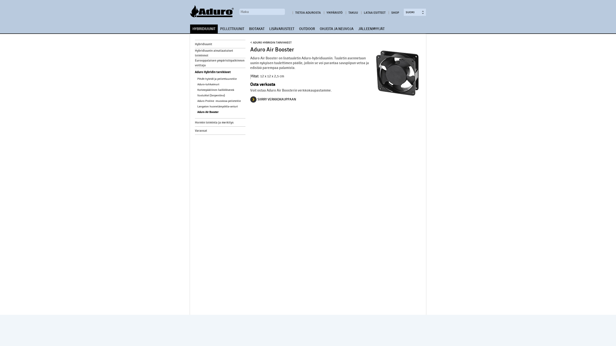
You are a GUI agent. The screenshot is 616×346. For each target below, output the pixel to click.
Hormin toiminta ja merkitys (214, 122)
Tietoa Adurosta (308, 13)
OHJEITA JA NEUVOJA (336, 29)
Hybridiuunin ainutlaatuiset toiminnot (214, 53)
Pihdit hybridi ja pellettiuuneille (217, 78)
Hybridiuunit (203, 44)
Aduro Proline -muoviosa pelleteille (219, 101)
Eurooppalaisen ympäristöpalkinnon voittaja (219, 63)
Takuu (353, 13)
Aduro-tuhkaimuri (208, 84)
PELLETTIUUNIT (232, 29)
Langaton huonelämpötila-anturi (217, 106)
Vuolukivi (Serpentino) (211, 95)
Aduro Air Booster (207, 112)
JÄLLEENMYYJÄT (371, 29)
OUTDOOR (307, 29)
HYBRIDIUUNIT (203, 29)
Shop (395, 13)
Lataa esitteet (374, 13)
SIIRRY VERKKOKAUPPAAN (276, 99)
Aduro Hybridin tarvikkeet (213, 72)
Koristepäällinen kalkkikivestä (215, 90)
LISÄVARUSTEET (281, 29)
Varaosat (201, 131)
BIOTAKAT (256, 29)
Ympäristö (335, 13)
